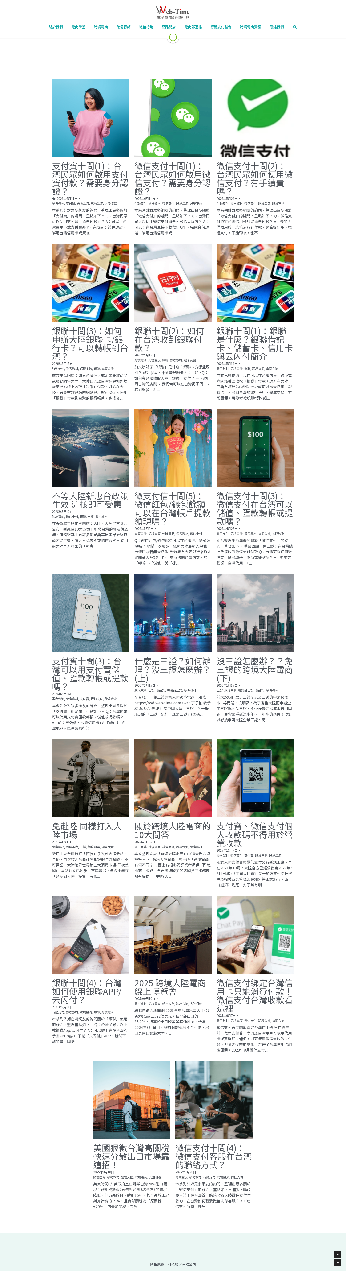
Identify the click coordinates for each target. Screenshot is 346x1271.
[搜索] (294, 27)
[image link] (173, 36)
